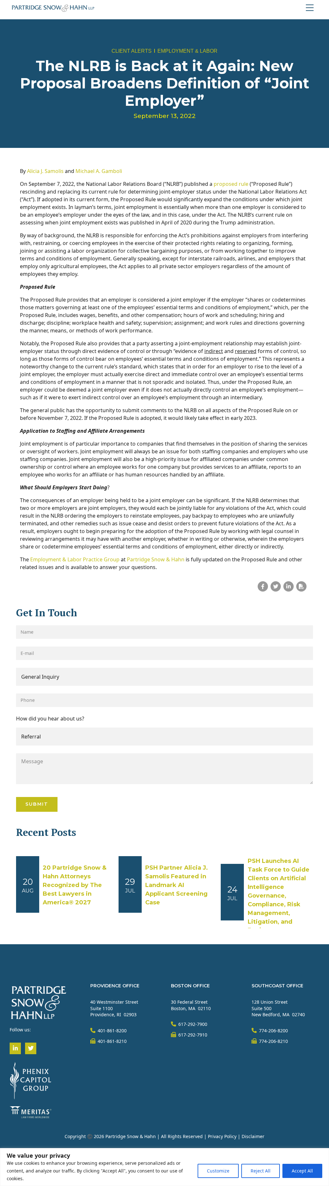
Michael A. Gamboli (99, 171)
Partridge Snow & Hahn (156, 559)
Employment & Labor (187, 51)
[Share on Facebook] (263, 586)
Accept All (302, 1171)
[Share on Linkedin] (288, 586)
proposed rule (231, 183)
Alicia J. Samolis (45, 171)
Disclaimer (253, 1136)
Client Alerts (131, 51)
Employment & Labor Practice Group (75, 559)
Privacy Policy (222, 1136)
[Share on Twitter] (276, 586)
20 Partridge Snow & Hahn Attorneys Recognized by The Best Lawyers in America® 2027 (74, 885)
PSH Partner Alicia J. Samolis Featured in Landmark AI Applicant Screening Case (176, 885)
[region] (164, 1167)
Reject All (261, 1171)
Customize (218, 1171)
